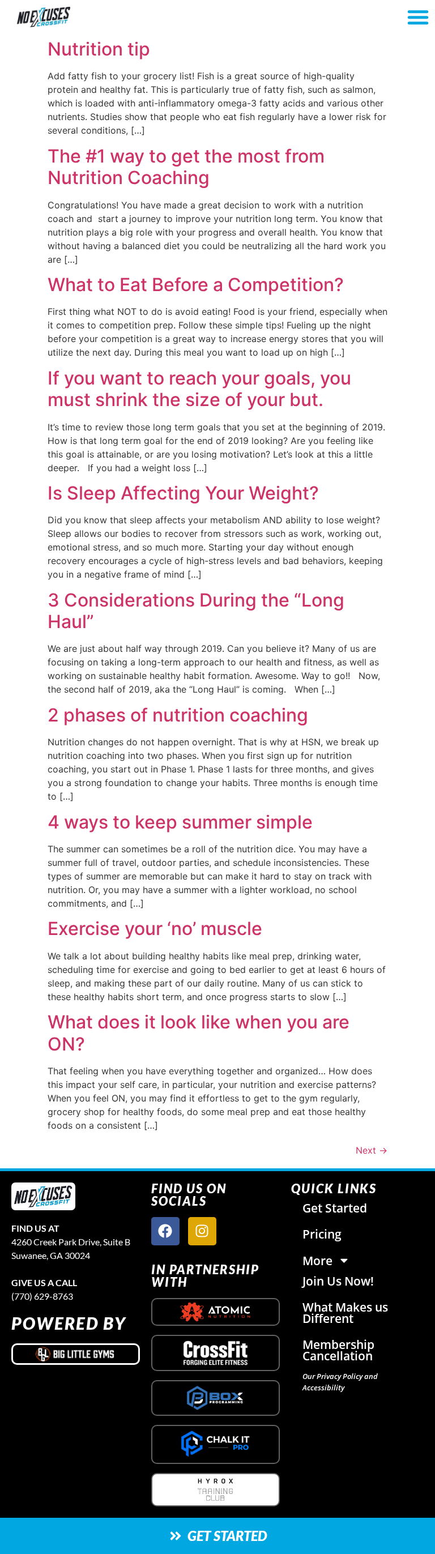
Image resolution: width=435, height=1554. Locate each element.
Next (371, 1150)
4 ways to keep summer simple (180, 822)
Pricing (322, 1234)
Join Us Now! (338, 1281)
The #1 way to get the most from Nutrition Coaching (186, 167)
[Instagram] (202, 1231)
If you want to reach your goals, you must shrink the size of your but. (199, 389)
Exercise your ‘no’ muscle (155, 928)
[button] (418, 17)
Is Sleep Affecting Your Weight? (183, 493)
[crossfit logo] (215, 1353)
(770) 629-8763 (42, 1296)
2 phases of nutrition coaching (178, 715)
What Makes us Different (345, 1312)
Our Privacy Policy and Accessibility (340, 1382)
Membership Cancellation (338, 1350)
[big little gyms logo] (76, 1354)
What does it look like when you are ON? (198, 1032)
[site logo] (43, 1196)
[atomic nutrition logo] (215, 1312)
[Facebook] (165, 1231)
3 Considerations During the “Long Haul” (196, 611)
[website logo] (76, 17)
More (317, 1261)
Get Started (334, 1208)
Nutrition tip (99, 49)
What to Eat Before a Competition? (196, 285)
